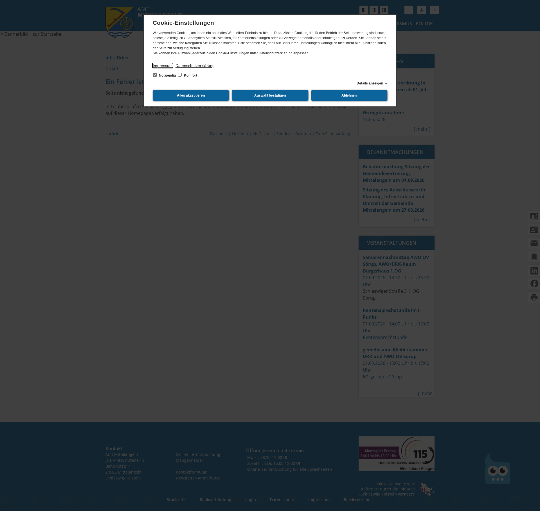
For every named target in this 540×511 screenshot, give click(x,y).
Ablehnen (349, 95)
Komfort (190, 75)
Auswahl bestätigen (270, 95)
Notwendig (167, 75)
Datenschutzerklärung (195, 65)
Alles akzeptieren (191, 95)
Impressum (163, 65)
